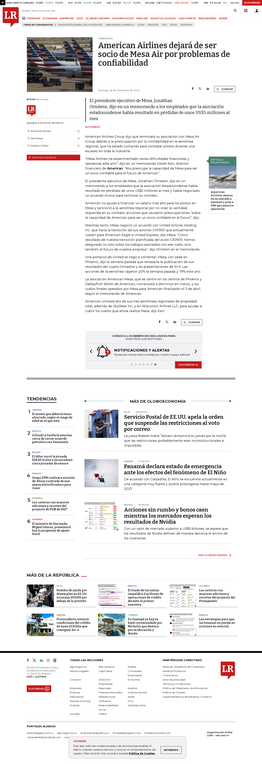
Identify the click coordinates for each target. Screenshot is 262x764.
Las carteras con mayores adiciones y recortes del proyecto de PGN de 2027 (50, 506)
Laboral (37, 410)
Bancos (132, 586)
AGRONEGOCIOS (123, 18)
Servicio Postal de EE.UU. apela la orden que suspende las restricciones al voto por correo (174, 423)
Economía (134, 679)
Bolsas (36, 452)
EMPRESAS (67, 18)
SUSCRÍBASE (252, 2)
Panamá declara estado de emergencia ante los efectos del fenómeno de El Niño (175, 469)
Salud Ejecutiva (136, 705)
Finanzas (75, 692)
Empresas (75, 688)
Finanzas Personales (110, 692)
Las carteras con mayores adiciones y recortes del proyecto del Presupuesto (217, 596)
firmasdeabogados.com (127, 733)
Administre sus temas (43, 157)
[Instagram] (49, 661)
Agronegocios (78, 666)
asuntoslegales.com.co (40, 733)
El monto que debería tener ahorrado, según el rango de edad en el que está (52, 417)
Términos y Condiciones (176, 683)
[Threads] (56, 661)
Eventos (132, 688)
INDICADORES (207, 18)
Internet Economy (80, 701)
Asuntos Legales (79, 671)
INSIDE (223, 18)
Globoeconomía (137, 692)
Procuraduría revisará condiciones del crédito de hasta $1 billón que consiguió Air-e (73, 625)
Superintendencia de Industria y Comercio (187, 696)
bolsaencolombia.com (158, 733)
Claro (141, 25)
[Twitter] (200, 89)
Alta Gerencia (106, 666)
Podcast (74, 705)
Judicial (61, 615)
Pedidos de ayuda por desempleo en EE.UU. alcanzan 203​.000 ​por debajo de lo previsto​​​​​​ (71, 596)
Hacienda (37, 498)
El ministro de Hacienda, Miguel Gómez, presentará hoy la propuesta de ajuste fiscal (51, 529)
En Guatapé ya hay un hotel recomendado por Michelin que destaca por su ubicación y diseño (145, 626)
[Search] (235, 10)
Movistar (153, 25)
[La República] (11, 17)
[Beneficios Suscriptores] (245, 11)
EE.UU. (59, 586)
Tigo (164, 25)
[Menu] (24, 18)
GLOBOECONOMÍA (98, 18)
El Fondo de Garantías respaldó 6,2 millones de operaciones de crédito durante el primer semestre (145, 597)
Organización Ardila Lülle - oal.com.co (219, 734)
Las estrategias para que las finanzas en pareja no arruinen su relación (217, 623)
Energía (36, 431)
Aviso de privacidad (174, 679)
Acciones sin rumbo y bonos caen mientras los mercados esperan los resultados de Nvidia (168, 516)
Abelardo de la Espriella (120, 25)
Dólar (173, 25)
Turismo (133, 615)
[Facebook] (192, 89)
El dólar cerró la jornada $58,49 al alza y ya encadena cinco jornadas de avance (52, 460)
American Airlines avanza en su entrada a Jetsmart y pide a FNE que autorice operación (222, 200)
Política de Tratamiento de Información (185, 688)
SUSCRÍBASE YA (188, 364)
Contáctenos (170, 675)
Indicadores (77, 696)
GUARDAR (227, 89)
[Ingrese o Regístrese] (256, 10)
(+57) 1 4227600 (36, 676)
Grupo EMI (186, 25)
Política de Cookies (142, 753)
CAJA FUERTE (187, 18)
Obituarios (105, 701)
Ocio (130, 701)
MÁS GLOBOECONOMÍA (212, 555)
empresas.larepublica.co (95, 733)
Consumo (75, 679)
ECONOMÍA (50, 18)
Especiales (105, 688)
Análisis (132, 666)
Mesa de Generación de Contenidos (184, 666)
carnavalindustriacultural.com (44, 737)
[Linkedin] (208, 89)
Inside (131, 696)
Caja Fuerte (105, 671)
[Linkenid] (43, 661)
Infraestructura (107, 696)
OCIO (79, 18)
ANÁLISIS (142, 18)
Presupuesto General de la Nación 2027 (80, 25)
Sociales (75, 713)
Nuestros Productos (174, 671)
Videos (103, 713)
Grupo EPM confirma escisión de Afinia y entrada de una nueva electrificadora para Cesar (53, 483)
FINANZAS (33, 18)
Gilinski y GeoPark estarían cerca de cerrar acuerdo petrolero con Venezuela (52, 439)
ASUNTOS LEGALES (163, 18)
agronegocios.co (67, 733)
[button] (90, 352)
